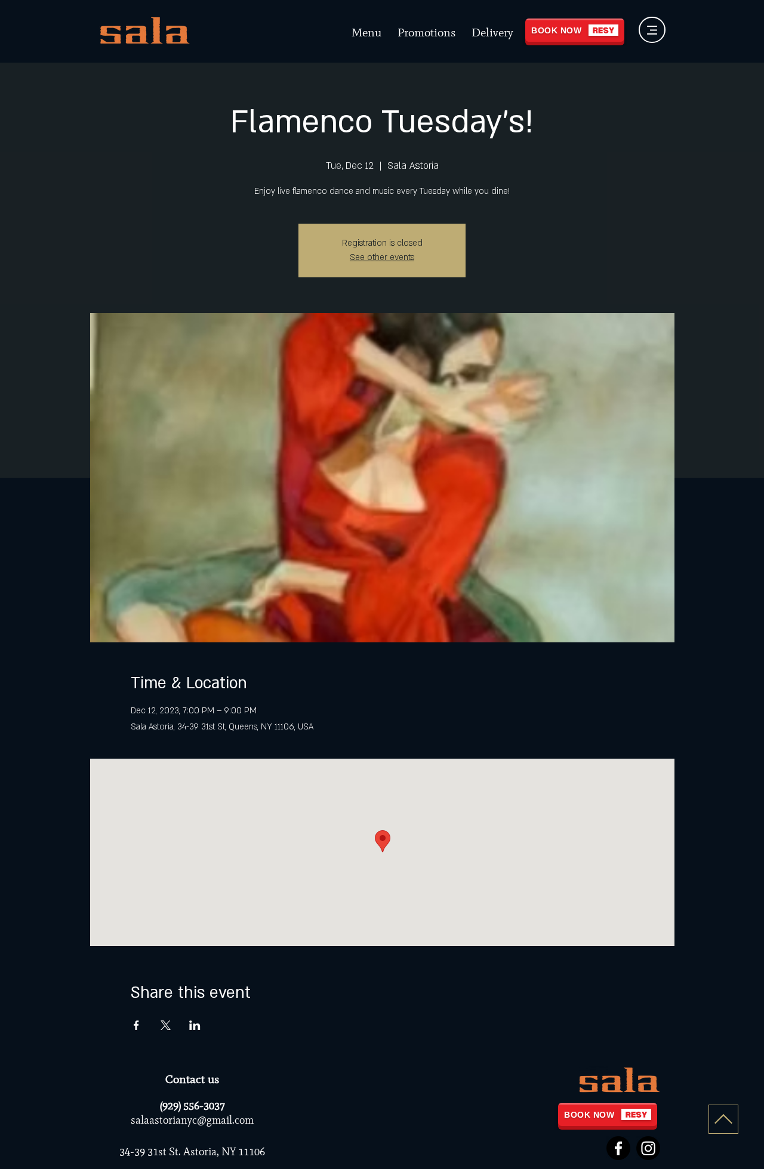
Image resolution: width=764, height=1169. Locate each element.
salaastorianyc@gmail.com (192, 1120)
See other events (382, 257)
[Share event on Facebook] (136, 1025)
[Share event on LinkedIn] (195, 1025)
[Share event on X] (165, 1025)
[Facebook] (618, 1148)
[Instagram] (648, 1148)
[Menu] (652, 30)
